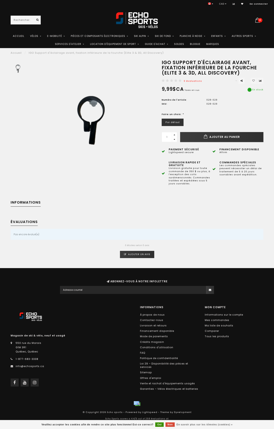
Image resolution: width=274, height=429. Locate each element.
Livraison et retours (153, 325)
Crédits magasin (152, 342)
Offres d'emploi (150, 378)
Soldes (179, 44)
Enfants (217, 36)
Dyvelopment (183, 412)
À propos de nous (152, 314)
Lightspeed (149, 412)
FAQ (142, 352)
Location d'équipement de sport (113, 44)
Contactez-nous (151, 320)
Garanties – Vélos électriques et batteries (169, 389)
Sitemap (146, 372)
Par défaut (172, 122)
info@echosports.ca (30, 366)
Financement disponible (157, 331)
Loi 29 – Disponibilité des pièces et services (164, 365)
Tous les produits (217, 336)
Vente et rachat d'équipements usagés (167, 383)
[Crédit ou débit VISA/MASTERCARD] (137, 404)
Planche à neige (191, 36)
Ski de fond (163, 36)
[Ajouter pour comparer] (260, 81)
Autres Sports (242, 36)
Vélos (34, 36)
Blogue (195, 44)
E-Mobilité (54, 36)
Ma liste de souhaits (219, 325)
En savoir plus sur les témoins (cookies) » (205, 424)
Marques (212, 44)
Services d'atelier (68, 44)
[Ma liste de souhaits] (242, 3)
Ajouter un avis (138, 254)
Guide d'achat (155, 44)
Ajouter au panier (224, 137)
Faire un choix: (173, 114)
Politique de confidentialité (159, 358)
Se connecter (259, 3)
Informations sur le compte (224, 314)
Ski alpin (140, 36)
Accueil (18, 36)
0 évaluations (193, 81)
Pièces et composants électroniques (98, 36)
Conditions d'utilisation (156, 347)
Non (170, 424)
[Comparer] (233, 3)
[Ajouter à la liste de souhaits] (254, 81)
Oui (159, 424)
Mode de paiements (154, 336)
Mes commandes (217, 320)
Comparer (212, 331)
